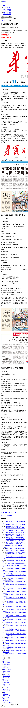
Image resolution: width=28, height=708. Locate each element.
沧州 (4, 679)
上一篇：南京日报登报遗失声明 (8, 512)
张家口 (5, 659)
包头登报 (5, 700)
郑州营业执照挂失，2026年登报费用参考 (15, 534)
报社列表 (5, 5)
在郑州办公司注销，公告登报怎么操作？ (15, 539)
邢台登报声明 (6, 663)
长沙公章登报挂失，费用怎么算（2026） (15, 544)
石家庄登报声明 (7, 669)
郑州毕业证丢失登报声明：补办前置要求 (15, 528)
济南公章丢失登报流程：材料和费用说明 (15, 629)
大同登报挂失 (6, 684)
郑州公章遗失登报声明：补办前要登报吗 (15, 532)
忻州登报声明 (6, 695)
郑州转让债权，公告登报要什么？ (14, 535)
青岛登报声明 (6, 676)
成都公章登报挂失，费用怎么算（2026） (15, 552)
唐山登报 (5, 667)
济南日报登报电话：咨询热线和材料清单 (15, 601)
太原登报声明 (6, 682)
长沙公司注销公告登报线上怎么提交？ (15, 542)
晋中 (4, 692)
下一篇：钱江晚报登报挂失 (7, 515)
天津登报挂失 (6, 671)
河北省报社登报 (7, 7)
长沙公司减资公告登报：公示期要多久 (15, 540)
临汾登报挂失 (6, 697)
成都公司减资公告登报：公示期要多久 (15, 548)
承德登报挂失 (6, 677)
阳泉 (4, 685)
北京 (4, 672)
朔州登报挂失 (6, 690)
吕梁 (4, 699)
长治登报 (5, 687)
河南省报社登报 (7, 12)
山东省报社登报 (7, 10)
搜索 (15, 18)
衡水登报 (5, 681)
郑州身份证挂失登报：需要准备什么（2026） (14, 530)
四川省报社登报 (7, 9)
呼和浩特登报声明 (7, 702)
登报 (4, 4)
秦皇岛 (5, 666)
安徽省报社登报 (7, 14)
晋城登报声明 (6, 689)
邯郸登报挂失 (6, 664)
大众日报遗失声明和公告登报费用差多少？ (16, 563)
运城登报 (5, 694)
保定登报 (5, 661)
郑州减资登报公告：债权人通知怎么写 (15, 537)
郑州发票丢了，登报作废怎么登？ (14, 526)
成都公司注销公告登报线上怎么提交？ (15, 550)
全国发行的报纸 (7, 674)
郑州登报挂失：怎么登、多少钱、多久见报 (16, 524)
